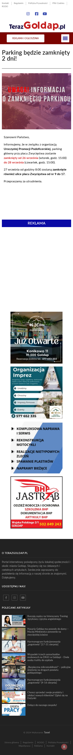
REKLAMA (36, 223)
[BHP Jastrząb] (36, 527)
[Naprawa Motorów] (36, 472)
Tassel (47, 732)
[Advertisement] (36, 249)
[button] (65, 38)
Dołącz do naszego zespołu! (42, 705)
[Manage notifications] (64, 747)
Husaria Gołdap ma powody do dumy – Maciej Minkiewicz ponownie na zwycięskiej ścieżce (48, 632)
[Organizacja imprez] (36, 417)
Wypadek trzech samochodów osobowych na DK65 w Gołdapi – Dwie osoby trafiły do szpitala (48, 657)
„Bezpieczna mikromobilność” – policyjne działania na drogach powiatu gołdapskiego (49, 670)
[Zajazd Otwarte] (36, 362)
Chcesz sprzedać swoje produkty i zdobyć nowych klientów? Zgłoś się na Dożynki (47, 695)
